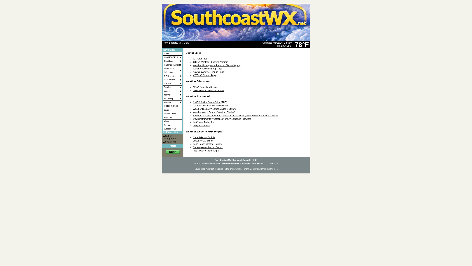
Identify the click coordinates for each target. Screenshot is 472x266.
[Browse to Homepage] (236, 40)
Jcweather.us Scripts (203, 140)
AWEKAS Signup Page (204, 75)
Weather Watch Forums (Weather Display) (214, 112)
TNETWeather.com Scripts (206, 150)
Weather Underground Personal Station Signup (216, 65)
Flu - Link (168, 117)
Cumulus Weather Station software (210, 105)
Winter (167, 91)
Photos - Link (170, 113)
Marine (167, 95)
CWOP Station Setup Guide (207, 102)
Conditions (168, 61)
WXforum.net (169, 142)
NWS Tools (169, 76)
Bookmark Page (240, 160)
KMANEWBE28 (171, 57)
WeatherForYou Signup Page (207, 68)
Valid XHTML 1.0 (259, 164)
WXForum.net (200, 58)
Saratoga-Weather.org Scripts (208, 147)
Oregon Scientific (201, 125)
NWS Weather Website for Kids (208, 90)
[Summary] (172, 151)
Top (216, 160)
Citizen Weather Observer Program (210, 62)
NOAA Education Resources (207, 87)
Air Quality (168, 98)
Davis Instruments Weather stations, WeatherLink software (222, 119)
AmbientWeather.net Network (236, 164)
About (166, 121)
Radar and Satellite (172, 65)
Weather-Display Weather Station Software (214, 109)
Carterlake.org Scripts (204, 137)
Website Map (170, 129)
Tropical (167, 87)
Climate (167, 83)
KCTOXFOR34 (171, 106)
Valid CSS (273, 164)
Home (166, 53)
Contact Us (225, 160)
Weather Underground (169, 137)
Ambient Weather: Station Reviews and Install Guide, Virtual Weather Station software (235, 115)
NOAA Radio (169, 80)
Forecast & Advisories (169, 70)
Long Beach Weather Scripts (207, 144)
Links (166, 110)
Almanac (168, 102)
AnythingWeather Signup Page (208, 72)
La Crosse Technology (204, 122)
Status (167, 125)
